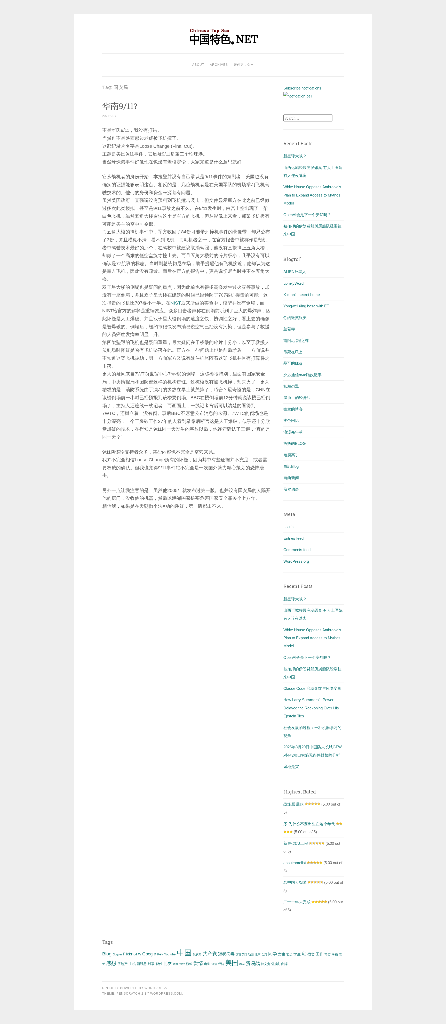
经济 (221, 964)
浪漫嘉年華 (293, 432)
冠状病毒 (226, 954)
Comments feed (296, 549)
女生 (281, 954)
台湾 (264, 954)
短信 (214, 963)
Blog (107, 953)
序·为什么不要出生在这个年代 (309, 824)
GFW (137, 954)
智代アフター (244, 65)
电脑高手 (291, 455)
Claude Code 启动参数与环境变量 (312, 688)
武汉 (182, 963)
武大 (175, 963)
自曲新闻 (291, 478)
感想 (111, 963)
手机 (132, 964)
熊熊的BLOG (294, 443)
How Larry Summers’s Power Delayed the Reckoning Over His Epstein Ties (311, 708)
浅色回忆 (291, 420)
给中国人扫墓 (295, 882)
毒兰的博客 (293, 409)
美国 (231, 962)
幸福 (335, 954)
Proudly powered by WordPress (134, 988)
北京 (257, 954)
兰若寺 (289, 329)
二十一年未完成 (296, 902)
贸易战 (253, 963)
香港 (284, 964)
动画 (251, 954)
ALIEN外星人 (294, 271)
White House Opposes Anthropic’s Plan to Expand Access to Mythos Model (312, 195)
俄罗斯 (197, 954)
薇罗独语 (291, 489)
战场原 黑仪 (293, 804)
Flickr (127, 954)
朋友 (167, 963)
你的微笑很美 (295, 317)
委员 (289, 954)
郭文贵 (265, 963)
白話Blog (291, 466)
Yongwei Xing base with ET (306, 306)
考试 (242, 963)
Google (149, 953)
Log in (288, 527)
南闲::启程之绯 (296, 340)
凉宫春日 (241, 954)
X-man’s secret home (301, 294)
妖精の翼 (291, 386)
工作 (319, 954)
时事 (151, 964)
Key (160, 954)
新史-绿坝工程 (295, 843)
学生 (297, 954)
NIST (175, 303)
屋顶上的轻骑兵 (296, 397)
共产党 (209, 953)
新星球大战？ (295, 156)
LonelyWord (293, 283)
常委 (327, 954)
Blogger (117, 954)
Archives (219, 65)
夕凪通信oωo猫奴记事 (302, 375)
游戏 (189, 964)
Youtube (170, 954)
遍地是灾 (291, 766)
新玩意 (142, 964)
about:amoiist (294, 863)
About (198, 65)
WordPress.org (296, 561)
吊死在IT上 (292, 352)
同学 (272, 954)
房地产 (122, 964)
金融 (275, 963)
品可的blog (292, 363)
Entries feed (293, 538)
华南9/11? (119, 105)
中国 (184, 952)
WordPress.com (166, 993)
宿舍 (311, 954)
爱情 (198, 963)
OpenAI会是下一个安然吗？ (307, 214)
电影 (207, 964)
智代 (159, 964)
